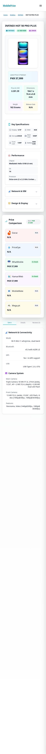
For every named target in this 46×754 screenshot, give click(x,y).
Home (5, 15)
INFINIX (20, 15)
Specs (10, 322)
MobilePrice (9, 5)
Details (23, 323)
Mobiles (12, 15)
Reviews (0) (36, 323)
